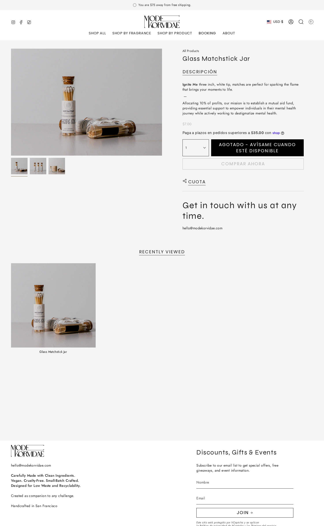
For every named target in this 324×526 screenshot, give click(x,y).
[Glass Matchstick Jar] (53, 305)
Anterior (11, 102)
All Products (190, 51)
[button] (97, 33)
